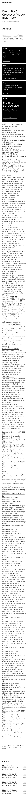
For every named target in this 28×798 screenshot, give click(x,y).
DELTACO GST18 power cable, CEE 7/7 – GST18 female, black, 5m (9, 791)
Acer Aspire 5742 (7, 273)
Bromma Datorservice (10, 118)
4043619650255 (7, 35)
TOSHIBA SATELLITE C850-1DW (12, 323)
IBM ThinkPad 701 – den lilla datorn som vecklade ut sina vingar (13, 167)
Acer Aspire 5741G (8, 199)
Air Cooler (4, 747)
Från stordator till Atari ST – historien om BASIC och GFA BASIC (13, 171)
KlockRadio (6, 93)
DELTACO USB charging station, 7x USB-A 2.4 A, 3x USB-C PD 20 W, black (10, 783)
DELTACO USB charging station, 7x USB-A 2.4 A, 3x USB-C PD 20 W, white (10, 775)
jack (17, 38)
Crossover (5, 38)
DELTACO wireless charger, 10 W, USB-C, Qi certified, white (10, 767)
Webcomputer (7, 2)
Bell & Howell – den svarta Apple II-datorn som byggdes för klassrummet (13, 126)
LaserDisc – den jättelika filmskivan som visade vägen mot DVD (13, 151)
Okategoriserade (15, 21)
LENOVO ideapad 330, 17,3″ (10, 349)
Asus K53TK (6, 249)
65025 (15, 35)
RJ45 (4, 41)
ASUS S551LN (6, 225)
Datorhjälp (6, 61)
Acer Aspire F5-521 (8, 377)
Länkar (5, 120)
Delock (12, 38)
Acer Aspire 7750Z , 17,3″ (10, 297)
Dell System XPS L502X (9, 404)
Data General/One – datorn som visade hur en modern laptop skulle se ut (13, 136)
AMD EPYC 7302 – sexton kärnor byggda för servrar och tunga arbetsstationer (12, 146)
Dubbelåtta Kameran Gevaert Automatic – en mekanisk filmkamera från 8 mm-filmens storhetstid (14, 162)
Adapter (21, 35)
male (21, 38)
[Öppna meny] (25, 3)
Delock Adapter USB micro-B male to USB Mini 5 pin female (16, 746)
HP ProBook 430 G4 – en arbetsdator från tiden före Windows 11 (14, 156)
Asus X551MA (6, 175)
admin (8, 21)
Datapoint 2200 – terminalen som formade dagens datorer (13, 131)
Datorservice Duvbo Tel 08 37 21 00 (13, 589)
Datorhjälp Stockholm (10, 78)
